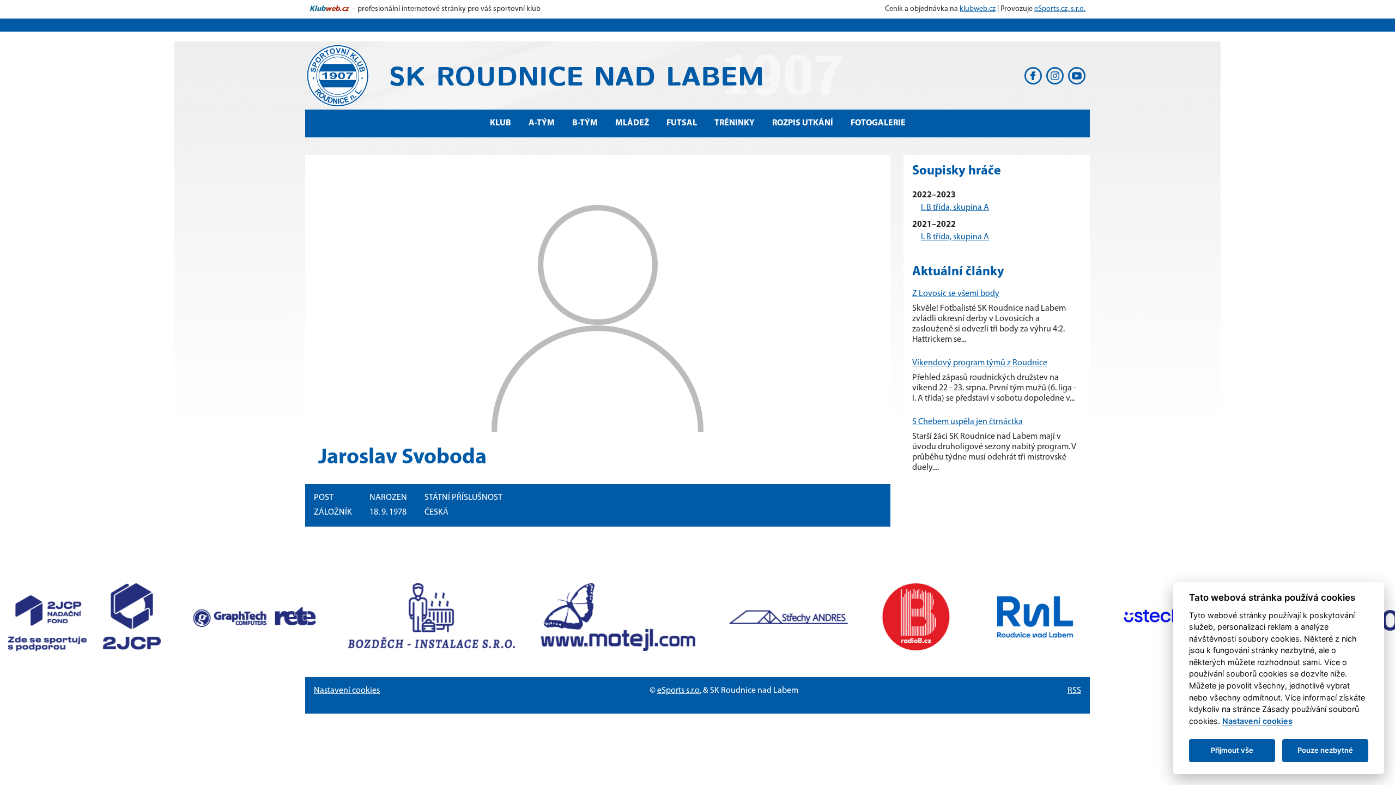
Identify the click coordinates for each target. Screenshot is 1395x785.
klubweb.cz (978, 9)
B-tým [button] (585, 123)
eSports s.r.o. (679, 690)
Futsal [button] (681, 123)
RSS (1074, 690)
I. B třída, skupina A (955, 207)
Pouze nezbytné (1325, 750)
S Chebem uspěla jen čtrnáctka (967, 422)
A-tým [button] (542, 123)
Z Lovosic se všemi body (955, 293)
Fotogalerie (878, 123)
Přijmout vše (1232, 750)
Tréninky (734, 123)
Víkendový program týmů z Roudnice (979, 363)
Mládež (632, 123)
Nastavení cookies (347, 690)
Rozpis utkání (802, 123)
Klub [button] (500, 123)
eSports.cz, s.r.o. (1059, 9)
